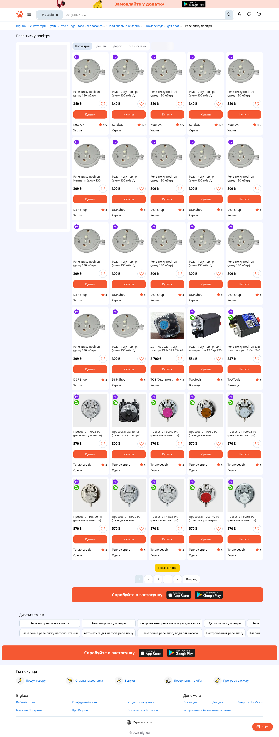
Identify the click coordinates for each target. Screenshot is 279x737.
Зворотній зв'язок (250, 702)
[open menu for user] (239, 14)
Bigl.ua (21, 26)
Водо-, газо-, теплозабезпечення (92, 26)
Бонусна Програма (29, 710)
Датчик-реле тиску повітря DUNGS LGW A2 (167, 348)
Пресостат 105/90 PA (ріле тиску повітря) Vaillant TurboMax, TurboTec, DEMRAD (87, 518)
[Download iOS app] (178, 595)
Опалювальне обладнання (126, 26)
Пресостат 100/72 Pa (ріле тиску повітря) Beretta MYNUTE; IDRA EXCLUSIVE (243, 433)
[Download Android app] (209, 595)
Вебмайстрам (25, 702)
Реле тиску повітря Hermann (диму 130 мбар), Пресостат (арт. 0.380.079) (89, 178)
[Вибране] (249, 16)
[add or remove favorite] (103, 104)
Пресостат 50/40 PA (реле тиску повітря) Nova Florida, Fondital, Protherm (166, 433)
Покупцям (190, 702)
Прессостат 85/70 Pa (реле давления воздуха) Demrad (126, 518)
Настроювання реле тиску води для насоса (170, 623)
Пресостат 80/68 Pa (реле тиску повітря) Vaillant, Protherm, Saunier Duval (242, 518)
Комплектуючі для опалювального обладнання (179, 26)
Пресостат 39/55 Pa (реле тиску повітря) (126, 433)
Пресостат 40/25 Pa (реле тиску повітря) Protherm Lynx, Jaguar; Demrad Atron (89, 433)
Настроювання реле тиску (224, 633)
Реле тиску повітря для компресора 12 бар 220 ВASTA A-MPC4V (205, 348)
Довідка (217, 702)
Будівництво (57, 26)
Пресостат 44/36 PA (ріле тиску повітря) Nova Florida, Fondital (165, 518)
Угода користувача (141, 702)
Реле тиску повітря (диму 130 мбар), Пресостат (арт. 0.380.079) (86, 93)
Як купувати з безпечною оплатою (207, 710)
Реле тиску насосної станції (49, 623)
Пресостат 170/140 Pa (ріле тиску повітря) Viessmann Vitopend (204, 518)
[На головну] (19, 16)
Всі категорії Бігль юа (143, 710)
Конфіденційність (84, 702)
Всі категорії (37, 26)
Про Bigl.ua (80, 710)
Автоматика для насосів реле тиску (108, 633)
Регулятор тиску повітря (109, 623)
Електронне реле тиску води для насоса (170, 633)
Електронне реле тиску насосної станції (50, 633)
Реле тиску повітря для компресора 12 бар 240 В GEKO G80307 (244, 348)
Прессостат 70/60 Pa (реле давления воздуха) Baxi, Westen (204, 433)
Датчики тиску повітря (225, 623)
